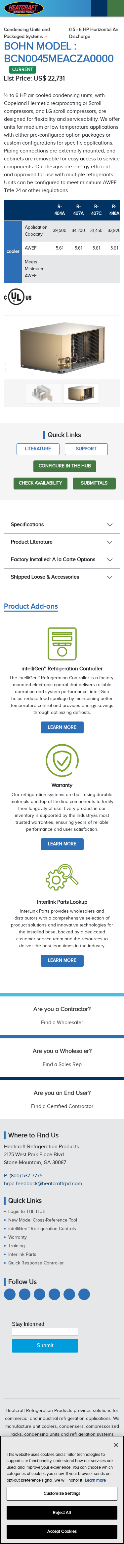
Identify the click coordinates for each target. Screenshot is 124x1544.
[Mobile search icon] (99, 8)
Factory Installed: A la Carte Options (53, 559)
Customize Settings (62, 1493)
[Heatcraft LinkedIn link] (39, 1294)
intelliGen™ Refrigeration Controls (42, 1228)
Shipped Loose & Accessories (45, 577)
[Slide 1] (43, 393)
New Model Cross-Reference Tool (42, 1220)
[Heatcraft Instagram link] (54, 1294)
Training (16, 1246)
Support (86, 449)
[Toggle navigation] (115, 8)
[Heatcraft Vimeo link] (84, 1294)
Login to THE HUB (27, 1211)
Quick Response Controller (36, 1263)
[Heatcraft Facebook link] (10, 1294)
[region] (62, 1490)
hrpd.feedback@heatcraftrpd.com (43, 1184)
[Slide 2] (81, 393)
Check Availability (40, 483)
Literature (38, 449)
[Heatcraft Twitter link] (24, 1294)
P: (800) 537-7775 (23, 1176)
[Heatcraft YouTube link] (69, 1294)
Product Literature (32, 542)
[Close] (116, 1445)
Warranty (17, 1237)
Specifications (27, 524)
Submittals (94, 483)
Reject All (62, 1512)
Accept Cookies (62, 1531)
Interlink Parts (22, 1254)
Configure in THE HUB (65, 466)
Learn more (62, 727)
